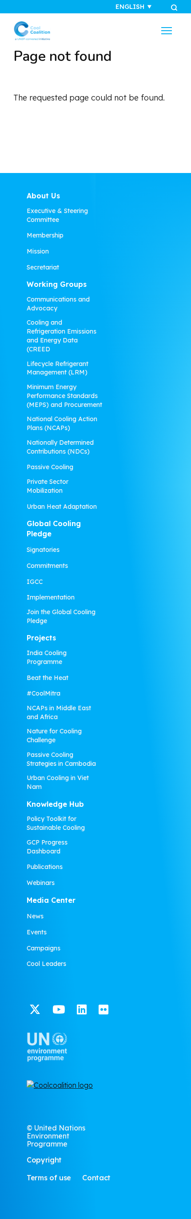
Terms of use (49, 1177)
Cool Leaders (46, 964)
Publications (45, 867)
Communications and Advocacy (58, 303)
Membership (45, 235)
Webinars (41, 883)
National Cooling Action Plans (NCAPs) (62, 423)
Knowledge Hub (55, 804)
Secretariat (43, 267)
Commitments (47, 566)
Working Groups (57, 284)
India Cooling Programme (47, 657)
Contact (96, 1177)
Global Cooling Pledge (54, 528)
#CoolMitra (43, 693)
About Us (43, 195)
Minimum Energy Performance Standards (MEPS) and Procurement (64, 396)
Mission (38, 251)
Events (37, 932)
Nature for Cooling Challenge (54, 735)
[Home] (32, 30)
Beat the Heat (47, 678)
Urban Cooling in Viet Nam (58, 782)
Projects (41, 637)
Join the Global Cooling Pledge (61, 616)
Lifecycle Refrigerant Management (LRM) (57, 368)
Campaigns (43, 948)
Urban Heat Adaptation (62, 507)
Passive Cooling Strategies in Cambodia (61, 759)
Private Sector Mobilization (47, 486)
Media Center (51, 900)
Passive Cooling (50, 467)
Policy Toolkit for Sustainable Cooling (56, 823)
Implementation (51, 597)
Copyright (44, 1159)
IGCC (35, 582)
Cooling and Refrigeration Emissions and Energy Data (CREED (61, 335)
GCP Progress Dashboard (47, 846)
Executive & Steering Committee (57, 215)
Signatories (43, 550)
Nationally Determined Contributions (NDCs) (60, 447)
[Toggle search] (174, 6)
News (35, 916)
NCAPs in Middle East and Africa (59, 712)
